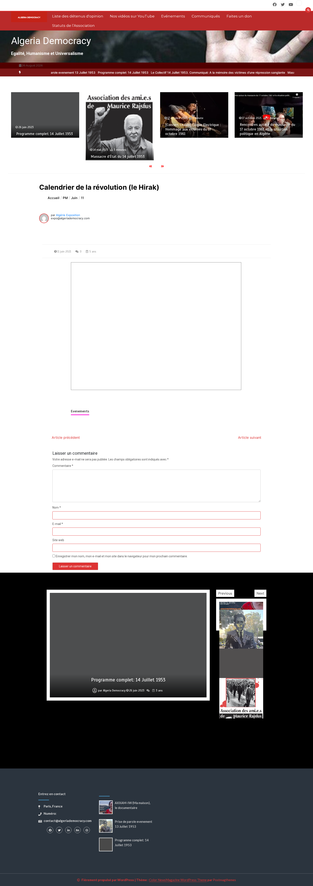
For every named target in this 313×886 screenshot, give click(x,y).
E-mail (57, 524)
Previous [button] (225, 593)
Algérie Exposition (68, 215)
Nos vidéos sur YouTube (132, 16)
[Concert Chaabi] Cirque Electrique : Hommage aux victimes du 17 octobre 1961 (193, 129)
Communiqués (206, 16)
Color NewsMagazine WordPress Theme (178, 880)
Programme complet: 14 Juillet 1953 (102, 72)
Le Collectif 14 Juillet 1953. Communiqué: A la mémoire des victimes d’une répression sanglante (197, 72)
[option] (102, 72)
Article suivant (249, 437)
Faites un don (239, 16)
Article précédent (66, 437)
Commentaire (62, 465)
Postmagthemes (224, 880)
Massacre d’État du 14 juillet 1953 (118, 156)
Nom (56, 507)
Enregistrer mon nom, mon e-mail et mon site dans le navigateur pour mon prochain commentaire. (122, 556)
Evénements (173, 16)
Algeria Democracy (51, 40)
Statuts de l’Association (73, 25)
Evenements (80, 411)
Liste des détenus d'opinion (77, 16)
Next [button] (260, 593)
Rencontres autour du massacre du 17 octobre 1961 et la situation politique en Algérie (267, 129)
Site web (58, 540)
